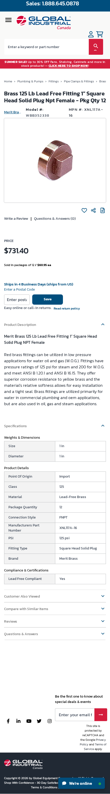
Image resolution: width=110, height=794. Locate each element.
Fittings (54, 81)
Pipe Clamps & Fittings (79, 81)
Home (8, 81)
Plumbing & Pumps (30, 81)
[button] (55, 322)
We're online (80, 783)
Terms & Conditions (44, 787)
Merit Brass (13, 112)
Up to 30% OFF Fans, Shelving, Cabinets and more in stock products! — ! (55, 64)
